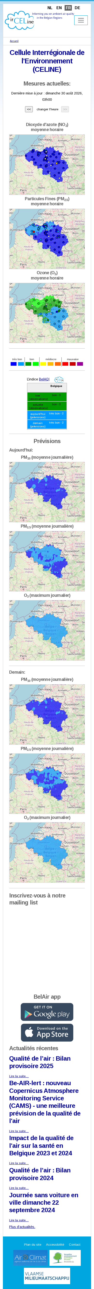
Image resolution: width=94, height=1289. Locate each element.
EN (59, 8)
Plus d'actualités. (22, 1227)
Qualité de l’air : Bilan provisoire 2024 (39, 1174)
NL (50, 8)
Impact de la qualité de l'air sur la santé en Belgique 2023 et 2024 (41, 1145)
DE (77, 8)
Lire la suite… (19, 1076)
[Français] (39, 20)
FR (68, 8)
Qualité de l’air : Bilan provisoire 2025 (39, 1062)
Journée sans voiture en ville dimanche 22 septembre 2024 (43, 1202)
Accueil (14, 41)
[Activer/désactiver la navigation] (81, 20)
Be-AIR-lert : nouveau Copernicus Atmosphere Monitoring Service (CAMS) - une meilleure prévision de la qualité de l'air (45, 1101)
